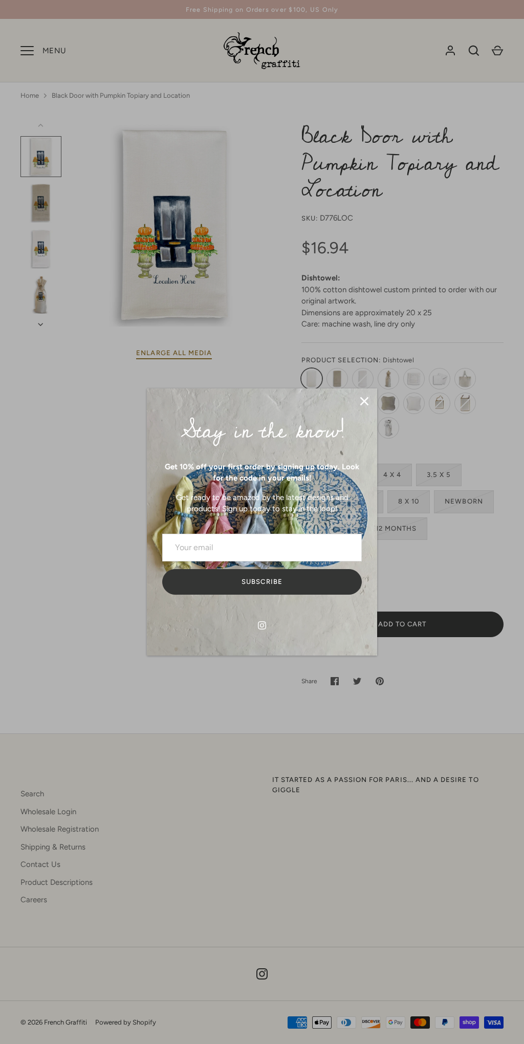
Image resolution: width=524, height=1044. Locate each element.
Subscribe (262, 581)
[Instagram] (262, 625)
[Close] (364, 401)
